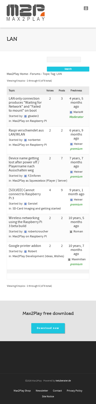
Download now (48, 328)
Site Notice (48, 396)
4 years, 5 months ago (76, 102)
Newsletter (42, 390)
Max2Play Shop (22, 390)
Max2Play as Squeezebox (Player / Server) (40, 181)
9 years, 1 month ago (76, 192)
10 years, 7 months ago (76, 250)
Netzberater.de (63, 380)
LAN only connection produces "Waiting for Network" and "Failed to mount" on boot (25, 104)
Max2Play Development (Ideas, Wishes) (38, 256)
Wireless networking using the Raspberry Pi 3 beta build (25, 222)
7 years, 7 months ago (76, 162)
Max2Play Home (17, 74)
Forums (35, 74)
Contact (57, 390)
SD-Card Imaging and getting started (37, 209)
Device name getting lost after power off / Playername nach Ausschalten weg (24, 164)
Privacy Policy (74, 390)
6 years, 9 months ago (76, 134)
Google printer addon (25, 246)
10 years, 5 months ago (76, 222)
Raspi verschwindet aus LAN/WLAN (26, 132)
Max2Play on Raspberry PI (30, 121)
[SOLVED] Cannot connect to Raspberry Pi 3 (25, 194)
